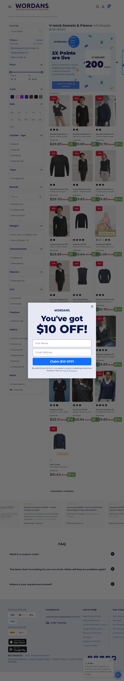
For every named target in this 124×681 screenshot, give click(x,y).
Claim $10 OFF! (62, 361)
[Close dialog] (92, 306)
